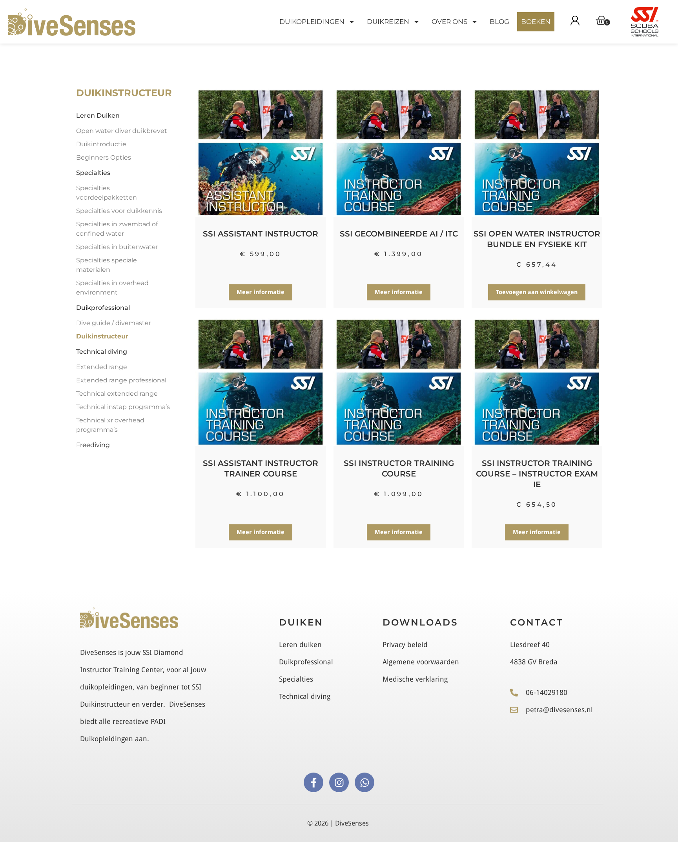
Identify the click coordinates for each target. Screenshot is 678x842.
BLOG (499, 21)
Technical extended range (117, 393)
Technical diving (101, 351)
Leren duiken (300, 644)
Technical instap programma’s (123, 407)
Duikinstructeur (102, 336)
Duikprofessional (103, 307)
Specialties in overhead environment (112, 287)
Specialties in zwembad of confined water (117, 228)
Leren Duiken (98, 115)
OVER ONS (449, 21)
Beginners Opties (103, 157)
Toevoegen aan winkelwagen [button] (537, 292)
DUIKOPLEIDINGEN (311, 21)
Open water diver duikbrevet (121, 131)
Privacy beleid (405, 644)
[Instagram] (339, 782)
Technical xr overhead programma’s (110, 424)
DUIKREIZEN (388, 21)
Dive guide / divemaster (113, 323)
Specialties (93, 172)
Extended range (101, 367)
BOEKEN (535, 21)
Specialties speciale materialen (106, 264)
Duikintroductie (101, 144)
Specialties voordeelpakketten (106, 192)
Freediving (93, 445)
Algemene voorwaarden (421, 662)
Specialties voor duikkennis (119, 211)
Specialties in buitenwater (117, 247)
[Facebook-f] (313, 782)
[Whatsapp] (364, 782)
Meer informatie (260, 292)
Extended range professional (121, 380)
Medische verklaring (415, 679)
